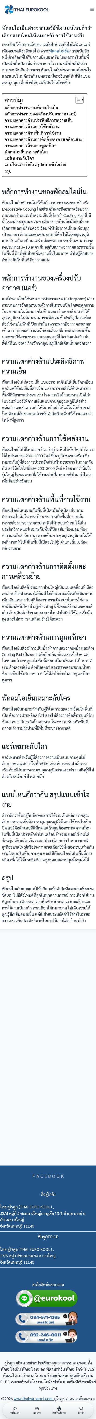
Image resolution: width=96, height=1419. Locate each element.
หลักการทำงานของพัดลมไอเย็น (31, 107)
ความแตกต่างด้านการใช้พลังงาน (32, 126)
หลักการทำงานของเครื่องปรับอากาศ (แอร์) (40, 113)
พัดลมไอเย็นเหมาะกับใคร (26, 151)
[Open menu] (92, 9)
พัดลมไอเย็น (59, 50)
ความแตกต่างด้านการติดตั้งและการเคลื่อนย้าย (43, 139)
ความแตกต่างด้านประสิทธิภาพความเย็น (38, 120)
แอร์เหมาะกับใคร (19, 158)
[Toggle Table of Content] (77, 100)
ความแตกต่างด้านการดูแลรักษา (31, 145)
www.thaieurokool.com (34, 1398)
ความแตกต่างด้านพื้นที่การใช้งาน (32, 132)
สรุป (7, 170)
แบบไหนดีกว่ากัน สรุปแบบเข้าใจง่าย (35, 164)
